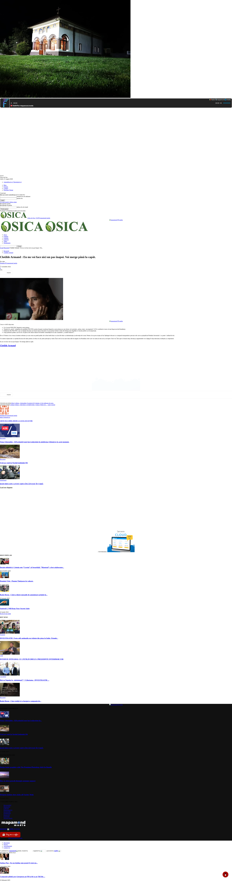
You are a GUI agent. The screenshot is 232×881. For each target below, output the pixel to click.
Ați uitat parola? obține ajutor (8, 202)
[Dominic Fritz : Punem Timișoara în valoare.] (4, 577)
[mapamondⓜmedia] (116, 220)
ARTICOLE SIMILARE (8, 421)
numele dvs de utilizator (23, 196)
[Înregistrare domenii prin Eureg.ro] (43, 851)
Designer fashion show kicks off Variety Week (17, 795)
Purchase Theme (8, 190)
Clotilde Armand (8, 252)
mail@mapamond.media (15, 838)
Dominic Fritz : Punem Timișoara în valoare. (16, 581)
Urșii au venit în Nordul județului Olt (14, 463)
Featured (2, 634)
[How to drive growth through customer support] (4, 777)
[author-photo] (4, 414)
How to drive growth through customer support (17, 781)
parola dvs (20, 198)
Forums (6, 187)
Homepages (7, 243)
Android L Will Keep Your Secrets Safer (15, 608)
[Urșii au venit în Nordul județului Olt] (10, 458)
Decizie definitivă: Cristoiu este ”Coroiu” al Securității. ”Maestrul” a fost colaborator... (32, 567)
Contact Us (7, 847)
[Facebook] (17, 272)
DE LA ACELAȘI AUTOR (24, 421)
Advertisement (8, 846)
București (6, 248)
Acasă (2, 248)
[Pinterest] (30, 272)
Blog (5, 185)
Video (5, 241)
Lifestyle (6, 239)
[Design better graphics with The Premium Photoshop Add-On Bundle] (4, 763)
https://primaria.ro (5, 417)
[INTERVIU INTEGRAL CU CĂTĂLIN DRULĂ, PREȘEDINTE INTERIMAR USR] (10, 654)
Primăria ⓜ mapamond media (8, 263)
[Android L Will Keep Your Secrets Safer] (4, 605)
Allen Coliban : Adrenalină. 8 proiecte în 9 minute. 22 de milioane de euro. (32, 403)
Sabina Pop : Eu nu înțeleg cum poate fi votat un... (19, 863)
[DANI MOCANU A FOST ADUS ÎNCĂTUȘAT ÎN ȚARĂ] (10, 478)
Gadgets (6, 238)
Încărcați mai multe (5, 613)
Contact (6, 188)
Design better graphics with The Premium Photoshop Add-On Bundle (26, 767)
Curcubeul (3, 676)
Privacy (6, 844)
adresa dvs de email (22, 207)
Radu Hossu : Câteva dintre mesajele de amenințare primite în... (23, 595)
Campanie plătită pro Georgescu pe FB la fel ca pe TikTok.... (22, 877)
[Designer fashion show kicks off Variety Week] (4, 791)
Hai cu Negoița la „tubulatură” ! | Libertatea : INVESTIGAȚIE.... (24, 680)
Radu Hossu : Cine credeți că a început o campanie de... (20, 701)
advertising (10, 829)
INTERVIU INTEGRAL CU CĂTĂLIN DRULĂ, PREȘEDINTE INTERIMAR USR (31, 659)
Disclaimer (7, 843)
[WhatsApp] (37, 272)
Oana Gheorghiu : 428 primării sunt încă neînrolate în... (21, 721)
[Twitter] (24, 272)
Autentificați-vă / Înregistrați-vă (12, 182)
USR (1, 655)
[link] (8, 345)
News (5, 235)
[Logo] (22, 231)
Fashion (6, 236)
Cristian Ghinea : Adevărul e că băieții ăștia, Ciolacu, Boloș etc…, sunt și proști (32, 405)
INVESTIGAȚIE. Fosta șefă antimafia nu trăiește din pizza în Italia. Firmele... (29, 638)
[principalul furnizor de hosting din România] (30, 851)
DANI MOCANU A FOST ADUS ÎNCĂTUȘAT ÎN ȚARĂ (21, 484)
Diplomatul (3, 480)
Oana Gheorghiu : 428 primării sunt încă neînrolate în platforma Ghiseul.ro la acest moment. (34, 442)
